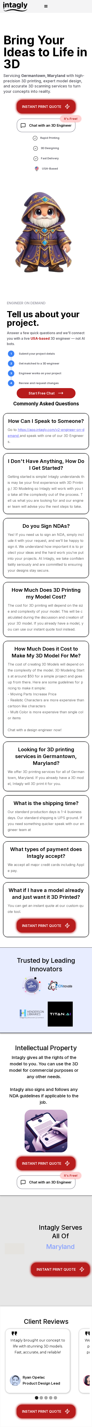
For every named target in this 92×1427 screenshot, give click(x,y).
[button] (46, 6)
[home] (14, 6)
